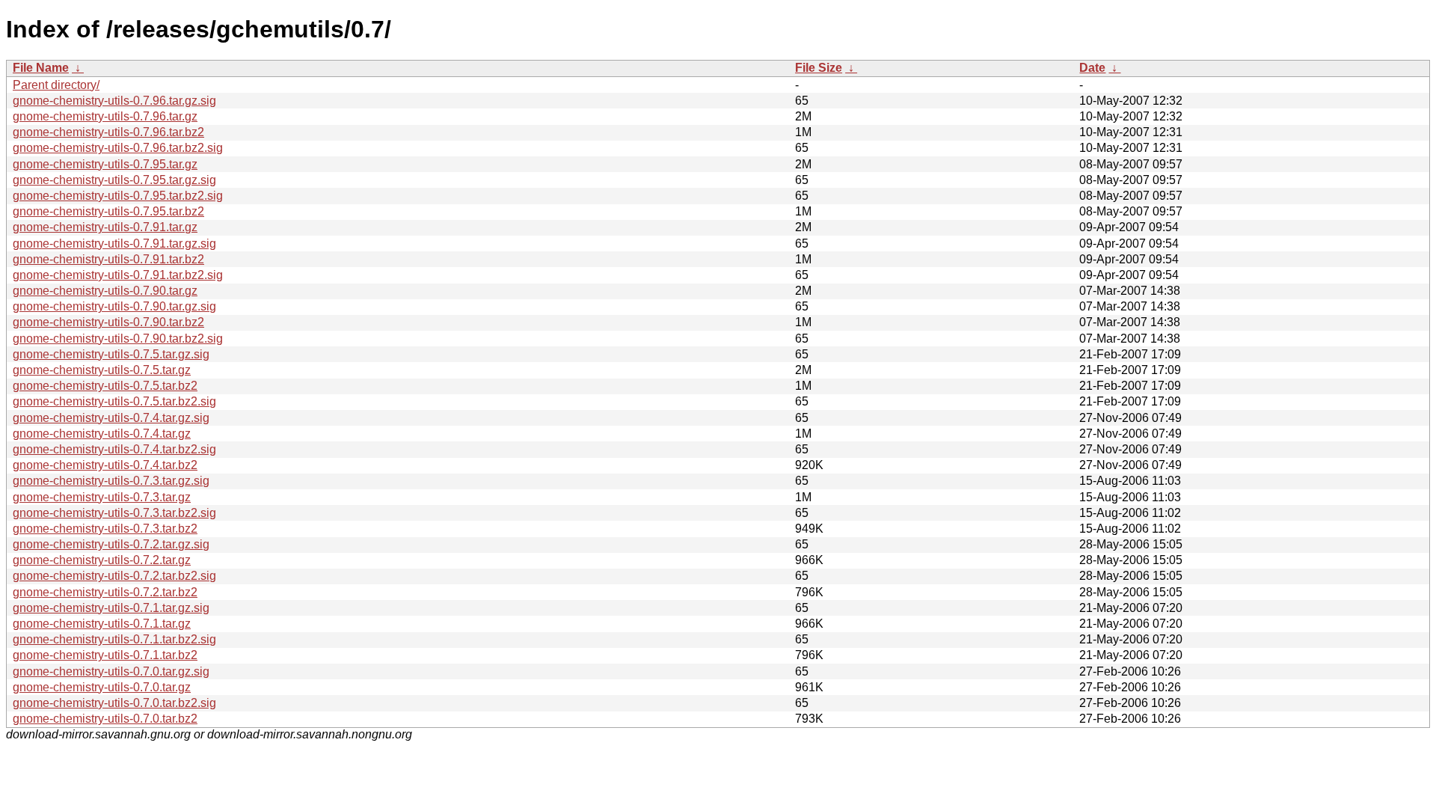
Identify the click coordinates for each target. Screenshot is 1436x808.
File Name (41, 67)
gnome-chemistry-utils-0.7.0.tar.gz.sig (111, 671)
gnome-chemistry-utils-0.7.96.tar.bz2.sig (118, 147)
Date (1092, 67)
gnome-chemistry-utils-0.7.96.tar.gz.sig (114, 100)
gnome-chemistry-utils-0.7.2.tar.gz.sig (111, 544)
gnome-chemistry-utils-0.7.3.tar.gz (102, 497)
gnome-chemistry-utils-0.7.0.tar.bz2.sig (114, 703)
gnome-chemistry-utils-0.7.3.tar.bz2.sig (114, 512)
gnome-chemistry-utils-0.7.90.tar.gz (105, 290)
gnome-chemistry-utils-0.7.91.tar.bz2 (108, 259)
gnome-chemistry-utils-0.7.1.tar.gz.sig (111, 608)
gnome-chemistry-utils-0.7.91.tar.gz (105, 227)
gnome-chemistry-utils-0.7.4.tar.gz (102, 433)
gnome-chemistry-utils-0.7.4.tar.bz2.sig (114, 449)
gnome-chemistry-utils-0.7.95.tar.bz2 (108, 211)
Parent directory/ (56, 85)
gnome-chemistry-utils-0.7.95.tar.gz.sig (114, 180)
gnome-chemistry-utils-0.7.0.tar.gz (102, 687)
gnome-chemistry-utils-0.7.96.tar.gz (105, 116)
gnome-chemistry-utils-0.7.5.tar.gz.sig (111, 354)
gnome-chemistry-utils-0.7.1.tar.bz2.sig (114, 639)
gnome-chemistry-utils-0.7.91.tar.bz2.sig (118, 275)
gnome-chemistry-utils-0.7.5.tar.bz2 (105, 385)
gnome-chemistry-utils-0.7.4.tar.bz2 (105, 465)
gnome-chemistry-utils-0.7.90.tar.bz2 (108, 322)
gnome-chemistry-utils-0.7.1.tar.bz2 (105, 655)
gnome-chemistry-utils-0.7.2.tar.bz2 (105, 592)
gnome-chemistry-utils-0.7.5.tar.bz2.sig (114, 401)
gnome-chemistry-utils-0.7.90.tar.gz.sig (114, 306)
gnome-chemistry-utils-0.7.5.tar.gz (102, 370)
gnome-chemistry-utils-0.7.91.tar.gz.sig (114, 243)
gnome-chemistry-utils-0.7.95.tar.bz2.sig (118, 195)
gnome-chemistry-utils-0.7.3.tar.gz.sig (111, 480)
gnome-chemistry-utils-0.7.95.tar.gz (105, 164)
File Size (818, 67)
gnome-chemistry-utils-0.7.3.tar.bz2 (105, 528)
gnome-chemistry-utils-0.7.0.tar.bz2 (105, 718)
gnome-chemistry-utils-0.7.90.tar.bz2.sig (118, 338)
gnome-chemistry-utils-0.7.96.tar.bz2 (108, 132)
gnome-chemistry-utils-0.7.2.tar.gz (102, 560)
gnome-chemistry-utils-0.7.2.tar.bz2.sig (114, 575)
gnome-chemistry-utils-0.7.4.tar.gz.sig (111, 417)
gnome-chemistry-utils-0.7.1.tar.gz (102, 623)
